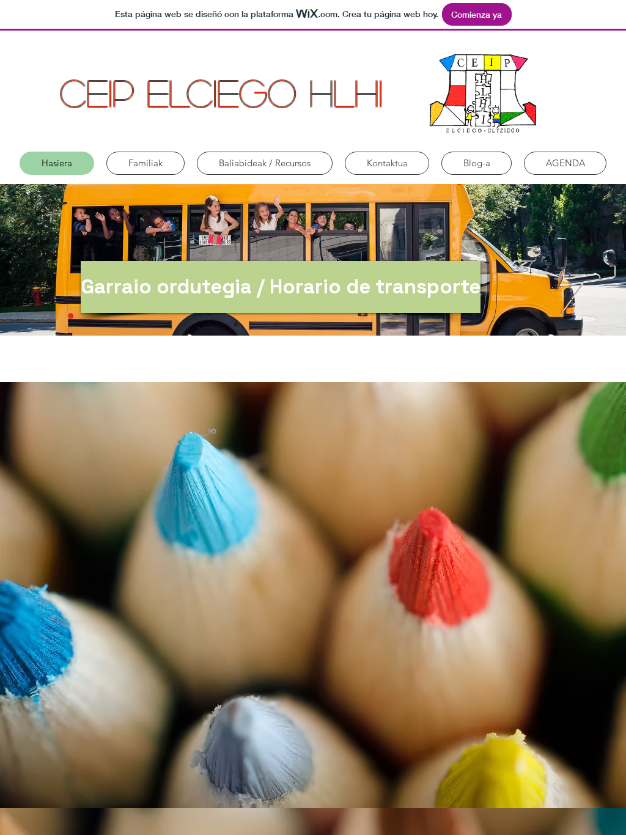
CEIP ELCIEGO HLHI (221, 92)
